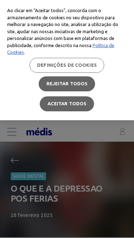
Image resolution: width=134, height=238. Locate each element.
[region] (67, 60)
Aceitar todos (67, 103)
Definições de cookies (67, 64)
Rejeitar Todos (67, 83)
